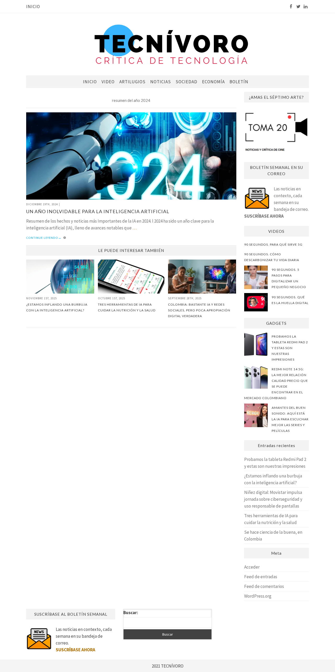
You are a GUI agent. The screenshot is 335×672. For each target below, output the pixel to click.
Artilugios (132, 82)
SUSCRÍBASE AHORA (264, 216)
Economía (213, 82)
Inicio (33, 6)
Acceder (252, 567)
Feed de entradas (260, 577)
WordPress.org (257, 596)
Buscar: (130, 612)
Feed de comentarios (264, 586)
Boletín (239, 82)
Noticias (160, 82)
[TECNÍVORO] (171, 43)
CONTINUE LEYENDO (44, 238)
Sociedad (186, 82)
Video (108, 82)
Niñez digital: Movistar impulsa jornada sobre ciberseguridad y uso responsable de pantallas (273, 499)
